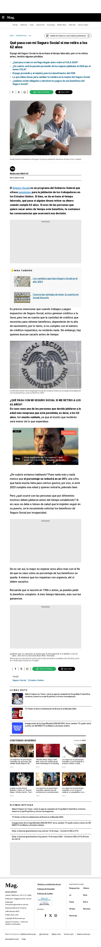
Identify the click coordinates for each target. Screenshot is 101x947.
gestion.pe (44, 934)
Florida (15, 25)
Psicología (51, 25)
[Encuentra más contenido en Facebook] (13, 92)
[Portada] (11, 890)
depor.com (56, 934)
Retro (85, 902)
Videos (86, 888)
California (23, 25)
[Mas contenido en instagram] (55, 915)
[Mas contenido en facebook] (45, 915)
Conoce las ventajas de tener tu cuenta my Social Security (56, 296)
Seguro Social (19, 680)
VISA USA (72, 25)
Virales (72, 909)
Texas (32, 25)
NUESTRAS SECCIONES (76, 884)
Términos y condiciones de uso (49, 884)
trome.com (69, 934)
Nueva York (40, 25)
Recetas (86, 909)
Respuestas (74, 888)
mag (24, 939)
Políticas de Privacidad (45, 889)
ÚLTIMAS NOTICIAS (21, 805)
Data (85, 895)
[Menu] (4, 17)
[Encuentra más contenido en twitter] (19, 92)
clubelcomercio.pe (28, 934)
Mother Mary (61, 25)
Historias (73, 915)
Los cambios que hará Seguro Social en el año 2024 (55, 280)
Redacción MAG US (19, 173)
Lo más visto (18, 690)
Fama (71, 902)
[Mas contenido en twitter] (50, 915)
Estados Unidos (36, 680)
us (70, 895)
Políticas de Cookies (45, 894)
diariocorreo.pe (83, 934)
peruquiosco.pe (12, 939)
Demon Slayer (83, 25)
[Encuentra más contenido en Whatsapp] (25, 92)
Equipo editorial (11, 892)
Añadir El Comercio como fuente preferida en (68, 36)
